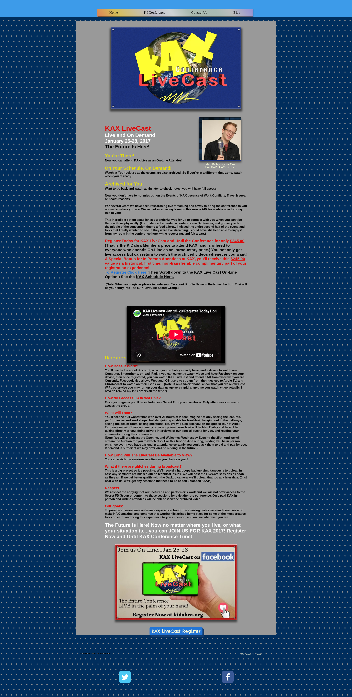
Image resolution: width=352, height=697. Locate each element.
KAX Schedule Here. (155, 277)
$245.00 (237, 241)
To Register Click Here (125, 272)
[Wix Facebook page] (228, 677)
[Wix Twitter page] (125, 677)
